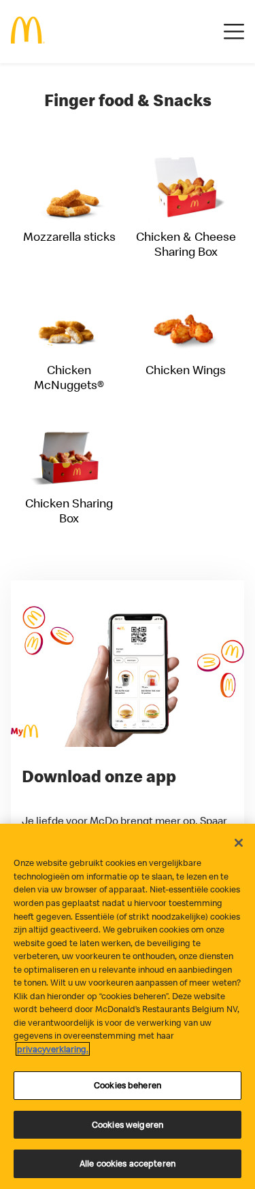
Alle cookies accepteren (127, 1163)
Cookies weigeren (127, 1124)
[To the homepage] (28, 31)
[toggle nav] (234, 32)
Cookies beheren (127, 1084)
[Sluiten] (239, 843)
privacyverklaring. (52, 1048)
